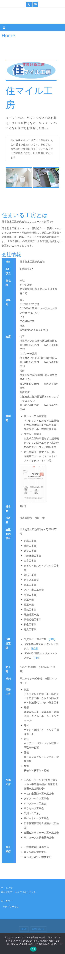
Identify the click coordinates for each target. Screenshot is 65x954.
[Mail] (35, 4)
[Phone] (29, 4)
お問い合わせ (38, 929)
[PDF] (52, 639)
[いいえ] (60, 943)
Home (24, 929)
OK (33, 949)
